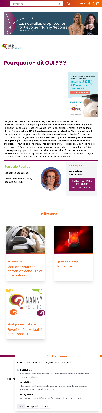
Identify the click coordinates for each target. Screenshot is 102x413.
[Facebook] (89, 3)
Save (20, 406)
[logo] (12, 46)
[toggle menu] (97, 46)
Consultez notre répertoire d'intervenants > (82, 184)
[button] (59, 3)
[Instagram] (93, 3)
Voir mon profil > (76, 165)
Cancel (44, 406)
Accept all (32, 406)
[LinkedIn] (98, 3)
